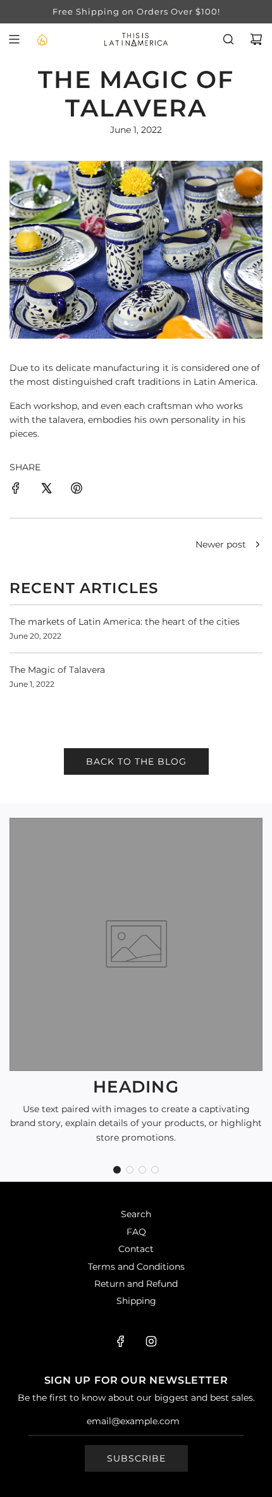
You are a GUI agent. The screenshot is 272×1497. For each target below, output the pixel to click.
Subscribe (136, 1458)
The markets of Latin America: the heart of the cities (124, 621)
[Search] (228, 39)
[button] (117, 1170)
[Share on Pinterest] (76, 490)
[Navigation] (14, 39)
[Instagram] (151, 1341)
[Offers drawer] (42, 39)
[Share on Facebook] (16, 490)
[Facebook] (121, 1341)
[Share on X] (46, 490)
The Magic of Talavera (57, 669)
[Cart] (256, 39)
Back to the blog (136, 761)
